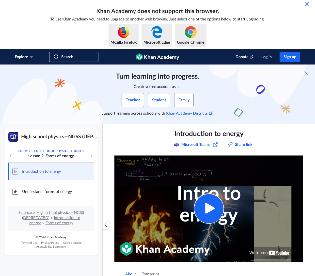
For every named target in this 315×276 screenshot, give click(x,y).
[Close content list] (106, 225)
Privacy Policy (50, 242)
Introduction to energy (41, 171)
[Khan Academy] (157, 57)
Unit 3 (79, 151)
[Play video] (209, 209)
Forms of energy (59, 223)
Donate (242, 57)
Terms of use (29, 242)
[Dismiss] (307, 4)
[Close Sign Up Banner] (306, 73)
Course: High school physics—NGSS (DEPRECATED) (44, 151)
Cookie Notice (72, 242)
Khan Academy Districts (187, 113)
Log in (266, 57)
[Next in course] (91, 156)
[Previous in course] (11, 156)
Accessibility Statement (51, 246)
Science (25, 213)
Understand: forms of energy (47, 192)
